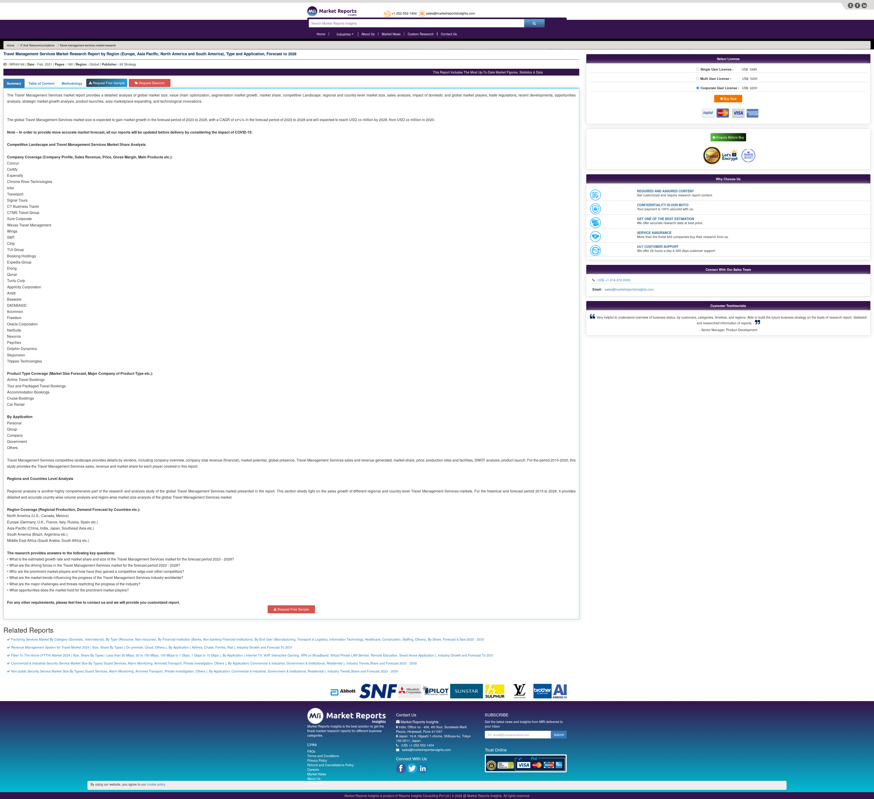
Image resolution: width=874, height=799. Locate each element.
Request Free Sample (108, 83)
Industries (344, 34)
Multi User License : (716, 78)
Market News (391, 34)
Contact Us (449, 34)
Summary (14, 83)
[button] (610, 323)
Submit (559, 734)
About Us (368, 34)
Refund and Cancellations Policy (330, 765)
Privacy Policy (317, 760)
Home (321, 34)
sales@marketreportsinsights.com (450, 13)
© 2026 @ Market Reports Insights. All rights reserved (490, 795)
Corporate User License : (720, 88)
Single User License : (718, 69)
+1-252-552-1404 (404, 13)
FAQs (311, 751)
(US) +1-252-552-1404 (417, 745)
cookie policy (156, 784)
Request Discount (151, 83)
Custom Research (421, 34)
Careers (313, 769)
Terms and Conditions (323, 755)
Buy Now (730, 98)
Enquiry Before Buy (729, 137)
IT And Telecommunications (37, 45)
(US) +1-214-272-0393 (614, 280)
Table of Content (41, 83)
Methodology (72, 83)
